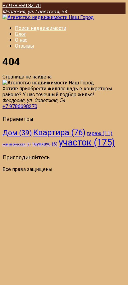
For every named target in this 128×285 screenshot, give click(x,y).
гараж (99, 133)
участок (87, 142)
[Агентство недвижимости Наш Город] (48, 17)
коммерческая (16, 144)
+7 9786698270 (19, 106)
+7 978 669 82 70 (21, 5)
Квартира (59, 132)
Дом (17, 133)
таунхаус (44, 144)
